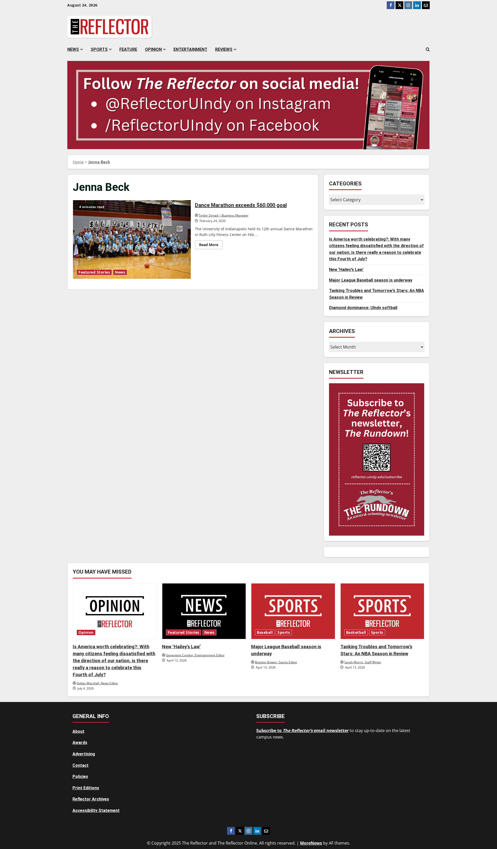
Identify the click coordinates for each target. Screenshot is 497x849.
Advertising (83, 753)
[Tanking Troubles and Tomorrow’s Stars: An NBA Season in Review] (382, 611)
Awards (79, 742)
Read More (210, 245)
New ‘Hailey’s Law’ (346, 269)
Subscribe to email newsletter (302, 730)
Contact (80, 765)
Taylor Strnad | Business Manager (223, 215)
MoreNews (311, 843)
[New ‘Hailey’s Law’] (204, 611)
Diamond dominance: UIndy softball (363, 307)
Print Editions (85, 787)
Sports (99, 49)
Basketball (356, 632)
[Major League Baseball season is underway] (293, 611)
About (78, 731)
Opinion (153, 49)
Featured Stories (94, 272)
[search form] (428, 49)
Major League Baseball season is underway (370, 279)
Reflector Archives (90, 799)
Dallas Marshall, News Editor (97, 683)
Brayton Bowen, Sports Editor (276, 662)
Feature (128, 49)
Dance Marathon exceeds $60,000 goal (132, 239)
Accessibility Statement (96, 810)
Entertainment (190, 49)
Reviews (223, 49)
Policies (80, 776)
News (73, 49)
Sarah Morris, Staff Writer (362, 662)
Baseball (265, 632)
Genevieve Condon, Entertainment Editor (195, 655)
